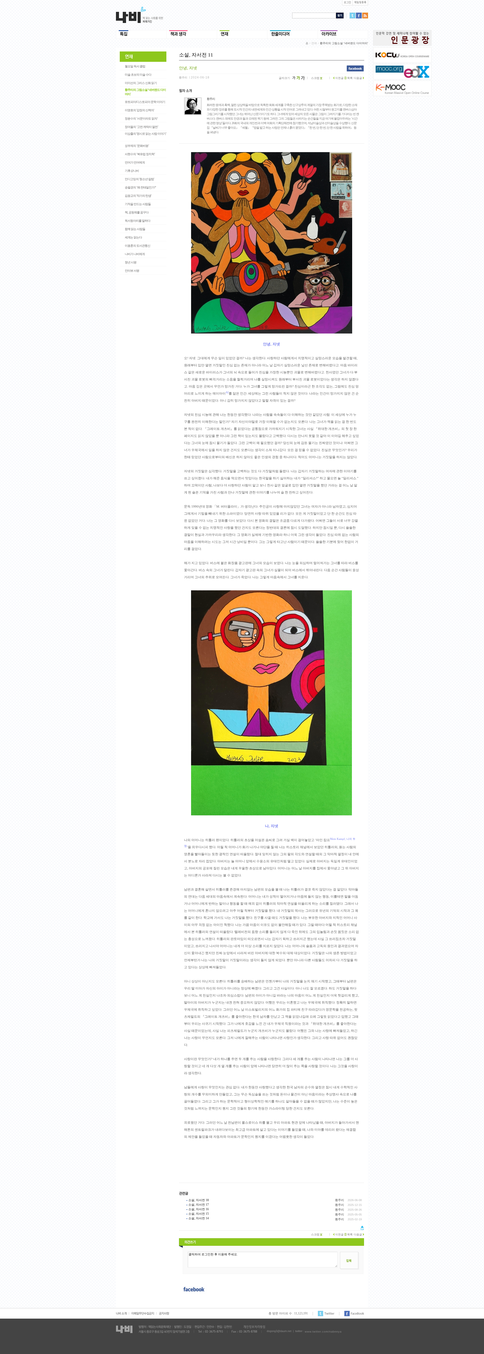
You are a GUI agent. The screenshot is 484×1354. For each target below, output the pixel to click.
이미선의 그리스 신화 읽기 (141, 83)
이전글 (339, 77)
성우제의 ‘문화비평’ (137, 146)
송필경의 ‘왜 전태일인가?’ (140, 187)
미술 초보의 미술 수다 (138, 74)
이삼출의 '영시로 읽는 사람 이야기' (145, 133)
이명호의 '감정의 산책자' (139, 110)
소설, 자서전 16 (198, 1209)
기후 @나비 (132, 171)
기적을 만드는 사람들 (138, 204)
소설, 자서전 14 (198, 1218)
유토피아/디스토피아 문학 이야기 (145, 102)
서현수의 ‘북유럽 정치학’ (140, 154)
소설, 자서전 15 (198, 1213)
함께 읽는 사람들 (135, 229)
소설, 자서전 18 (198, 1200)
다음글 (358, 77)
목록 (349, 77)
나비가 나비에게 (135, 254)
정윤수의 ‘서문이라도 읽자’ (141, 118)
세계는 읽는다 (133, 237)
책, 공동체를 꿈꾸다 (136, 212)
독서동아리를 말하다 (137, 221)
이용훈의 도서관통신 (137, 245)
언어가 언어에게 (135, 162)
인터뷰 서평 (132, 270)
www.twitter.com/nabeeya (323, 1331)
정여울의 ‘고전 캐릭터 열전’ (141, 127)
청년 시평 (130, 262)
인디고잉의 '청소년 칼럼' (139, 179)
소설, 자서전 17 (198, 1204)
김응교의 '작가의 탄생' (138, 196)
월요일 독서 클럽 (135, 66)
